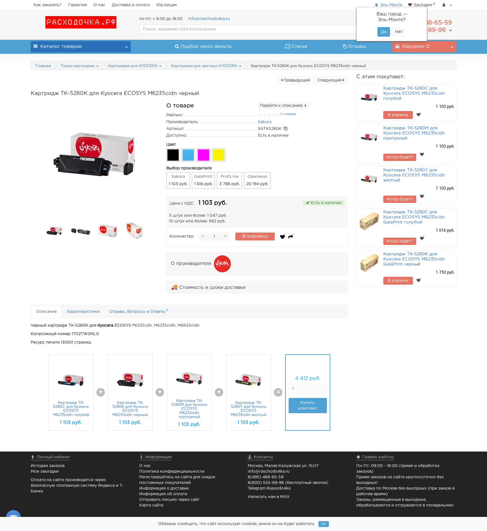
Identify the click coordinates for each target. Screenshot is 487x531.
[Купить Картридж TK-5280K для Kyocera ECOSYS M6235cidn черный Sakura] (54, 231)
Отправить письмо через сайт (169, 499)
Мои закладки (45, 471)
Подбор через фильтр (206, 47)
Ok (323, 524)
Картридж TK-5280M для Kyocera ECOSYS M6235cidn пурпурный (189, 409)
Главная (43, 66)
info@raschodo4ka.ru (209, 19)
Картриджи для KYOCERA (133, 66)
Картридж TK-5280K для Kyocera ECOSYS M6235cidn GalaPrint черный (414, 259)
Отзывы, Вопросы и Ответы (139, 311)
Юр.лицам (166, 5)
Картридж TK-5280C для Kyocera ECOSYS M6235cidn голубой (414, 93)
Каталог (61, 47)
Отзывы (357, 47)
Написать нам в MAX (268, 497)
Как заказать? (47, 5)
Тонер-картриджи (78, 66)
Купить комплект (307, 405)
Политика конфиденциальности (171, 471)
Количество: (181, 236)
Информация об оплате (163, 494)
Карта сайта (151, 505)
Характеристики (83, 311)
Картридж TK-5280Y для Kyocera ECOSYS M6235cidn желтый (414, 175)
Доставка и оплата (131, 5)
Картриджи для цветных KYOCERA (204, 66)
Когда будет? (400, 157)
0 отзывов (288, 114)
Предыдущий (296, 80)
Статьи (299, 47)
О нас (99, 5)
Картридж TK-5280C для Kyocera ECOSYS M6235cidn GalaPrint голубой (414, 217)
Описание (46, 311)
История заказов (48, 466)
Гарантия (77, 5)
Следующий (330, 80)
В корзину (255, 236)
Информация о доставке (164, 488)
